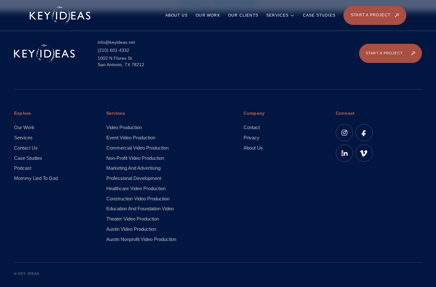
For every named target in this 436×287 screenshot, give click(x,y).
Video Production (124, 127)
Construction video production (137, 198)
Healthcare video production (136, 188)
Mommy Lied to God (36, 178)
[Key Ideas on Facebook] (364, 132)
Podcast (22, 168)
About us (253, 148)
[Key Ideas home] (60, 15)
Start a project (384, 53)
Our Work (208, 15)
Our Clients (243, 15)
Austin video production (131, 229)
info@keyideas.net (116, 42)
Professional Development (133, 178)
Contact (252, 127)
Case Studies (319, 15)
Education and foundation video (140, 208)
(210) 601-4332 (113, 50)
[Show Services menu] (293, 15)
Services (277, 15)
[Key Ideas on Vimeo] (364, 153)
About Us (176, 15)
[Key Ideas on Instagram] (344, 132)
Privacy (251, 137)
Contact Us (26, 148)
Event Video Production (130, 137)
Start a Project (370, 15)
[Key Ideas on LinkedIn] (344, 153)
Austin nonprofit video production (141, 239)
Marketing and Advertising (133, 168)
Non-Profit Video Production (135, 158)
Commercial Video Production (137, 148)
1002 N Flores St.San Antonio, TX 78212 (121, 61)
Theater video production (132, 218)
